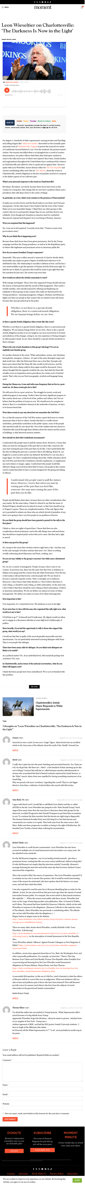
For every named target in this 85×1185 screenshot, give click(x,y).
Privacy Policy (57, 1173)
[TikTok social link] (50, 2)
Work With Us (39, 1173)
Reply (15, 750)
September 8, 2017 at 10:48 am (69, 800)
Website (6, 1104)
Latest (14, 39)
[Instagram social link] (40, 2)
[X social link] (37, 2)
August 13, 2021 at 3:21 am (71, 1008)
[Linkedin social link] (48, 2)
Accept (77, 1180)
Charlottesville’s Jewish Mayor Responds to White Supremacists (49, 706)
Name (6, 1085)
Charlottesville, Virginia (27, 146)
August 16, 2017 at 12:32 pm (71, 738)
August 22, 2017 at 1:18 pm (71, 760)
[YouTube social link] (42, 2)
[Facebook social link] (34, 2)
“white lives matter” (30, 143)
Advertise (23, 1173)
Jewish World (6, 39)
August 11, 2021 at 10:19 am (71, 843)
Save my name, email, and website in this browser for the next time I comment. (37, 1113)
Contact (11, 1173)
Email (6, 1094)
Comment (7, 1060)
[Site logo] (42, 7)
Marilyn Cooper (11, 82)
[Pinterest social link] (45, 2)
